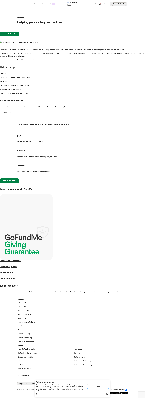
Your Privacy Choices (116, 390)
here (39, 60)
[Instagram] (25, 386)
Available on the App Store (118, 393)
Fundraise (34, 4)
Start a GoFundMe (9, 34)
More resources (23, 375)
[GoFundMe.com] (72, 4)
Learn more (6, 112)
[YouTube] (21, 386)
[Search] (18, 4)
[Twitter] (23, 386)
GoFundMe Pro (118, 50)
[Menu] (126, 4)
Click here (66, 292)
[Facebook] (18, 386)
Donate (24, 4)
